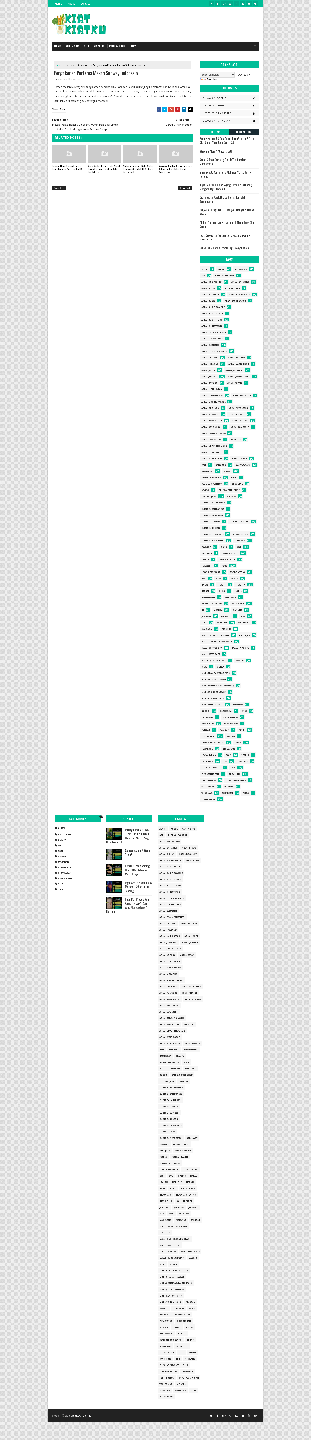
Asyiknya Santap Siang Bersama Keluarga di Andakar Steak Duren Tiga (175, 169)
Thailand (242, 761)
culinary (70, 65)
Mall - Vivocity (240, 647)
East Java (206, 553)
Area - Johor (208, 370)
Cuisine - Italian (210, 521)
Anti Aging (241, 269)
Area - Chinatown (211, 326)
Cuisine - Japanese (240, 521)
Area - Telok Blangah (213, 433)
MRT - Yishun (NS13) (212, 704)
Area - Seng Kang (211, 427)
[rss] (236, 3)
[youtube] (249, 3)
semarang (207, 748)
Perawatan (208, 723)
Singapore (229, 748)
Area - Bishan (232, 288)
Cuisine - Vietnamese (212, 540)
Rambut (224, 729)
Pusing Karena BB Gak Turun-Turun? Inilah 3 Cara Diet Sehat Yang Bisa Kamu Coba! (227, 140)
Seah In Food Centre (212, 742)
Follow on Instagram (215, 121)
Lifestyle (222, 622)
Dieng (223, 546)
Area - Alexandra (225, 275)
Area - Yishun (239, 458)
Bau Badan (207, 471)
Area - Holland (209, 364)
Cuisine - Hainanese (212, 515)
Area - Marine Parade (213, 401)
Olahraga (226, 711)
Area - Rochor (240, 420)
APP (203, 275)
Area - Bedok (208, 288)
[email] (242, 3)
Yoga (246, 793)
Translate (212, 79)
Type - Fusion (208, 780)
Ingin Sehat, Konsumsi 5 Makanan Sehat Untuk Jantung (225, 174)
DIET (86, 46)
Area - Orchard (210, 408)
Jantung (237, 610)
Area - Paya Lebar (238, 408)
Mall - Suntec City (211, 647)
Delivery (206, 546)
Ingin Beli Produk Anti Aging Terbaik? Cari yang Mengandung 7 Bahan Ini (226, 187)
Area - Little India (211, 389)
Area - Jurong (209, 376)
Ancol (221, 269)
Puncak (205, 729)
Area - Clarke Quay (212, 338)
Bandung (221, 464)
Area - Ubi (236, 439)
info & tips (238, 603)
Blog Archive (244, 132)
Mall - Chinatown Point (215, 635)
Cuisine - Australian (213, 502)
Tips (233, 767)
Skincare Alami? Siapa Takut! (216, 151)
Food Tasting (238, 572)
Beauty (227, 471)
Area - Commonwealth (214, 351)
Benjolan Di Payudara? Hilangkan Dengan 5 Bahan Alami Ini (227, 212)
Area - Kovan (234, 382)
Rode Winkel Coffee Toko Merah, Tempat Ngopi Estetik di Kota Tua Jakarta (104, 169)
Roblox (231, 736)
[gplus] (224, 3)
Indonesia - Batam (211, 603)
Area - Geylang (209, 357)
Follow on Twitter (213, 98)
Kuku (204, 622)
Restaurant (84, 65)
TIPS (134, 46)
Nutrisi (205, 711)
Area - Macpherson (212, 395)
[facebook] (217, 3)
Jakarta (218, 610)
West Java (207, 793)
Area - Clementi (210, 345)
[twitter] (211, 3)
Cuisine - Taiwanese (212, 534)
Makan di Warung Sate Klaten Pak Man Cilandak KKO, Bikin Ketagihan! (138, 169)
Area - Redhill (237, 414)
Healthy (240, 584)
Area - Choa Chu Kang (213, 332)
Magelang (244, 622)
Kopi (243, 616)
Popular (214, 132)
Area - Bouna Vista (239, 294)
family (205, 559)
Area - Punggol (210, 414)
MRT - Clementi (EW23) (213, 679)
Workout (227, 793)
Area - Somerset (240, 427)
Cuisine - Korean (210, 528)
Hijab (222, 591)
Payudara (207, 717)
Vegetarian (208, 786)
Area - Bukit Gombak (213, 307)
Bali (203, 464)
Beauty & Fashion (211, 477)
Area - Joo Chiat (234, 370)
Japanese (206, 616)
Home (58, 3)
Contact (85, 3)
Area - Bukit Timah (212, 319)
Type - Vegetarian (236, 780)
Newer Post (59, 188)
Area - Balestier (240, 282)
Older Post (185, 188)
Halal (204, 584)
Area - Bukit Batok (235, 300)
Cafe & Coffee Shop (229, 490)
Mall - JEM (244, 635)
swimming (207, 761)
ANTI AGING (73, 46)
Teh (225, 761)
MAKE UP (99, 46)
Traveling (234, 774)
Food (224, 565)
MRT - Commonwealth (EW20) (217, 685)
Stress (245, 755)
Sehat (237, 742)
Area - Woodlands (211, 458)
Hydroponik (208, 597)
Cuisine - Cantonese (212, 509)
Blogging (237, 483)
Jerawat (226, 616)
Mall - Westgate (210, 654)
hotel (238, 591)
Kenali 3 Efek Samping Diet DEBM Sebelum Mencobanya (223, 162)
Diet (239, 546)
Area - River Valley (211, 420)
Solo (228, 755)
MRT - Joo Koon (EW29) (213, 692)
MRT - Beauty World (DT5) (215, 673)
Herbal (205, 591)
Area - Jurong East (239, 376)
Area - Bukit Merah (212, 313)
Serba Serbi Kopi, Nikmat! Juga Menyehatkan (224, 248)
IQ (202, 610)
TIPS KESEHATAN (210, 774)
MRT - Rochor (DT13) (212, 698)
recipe (242, 729)
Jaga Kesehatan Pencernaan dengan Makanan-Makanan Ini (225, 237)
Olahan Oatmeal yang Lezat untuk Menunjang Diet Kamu (227, 224)
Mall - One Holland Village (216, 641)
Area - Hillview (236, 357)
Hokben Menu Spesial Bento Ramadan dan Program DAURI (67, 167)
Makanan (206, 629)
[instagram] (230, 3)
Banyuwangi (243, 464)
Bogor (205, 490)
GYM (218, 578)
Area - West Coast (211, 452)
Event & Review (230, 553)
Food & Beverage (210, 572)
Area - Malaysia (242, 395)
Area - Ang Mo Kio (211, 282)
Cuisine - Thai (241, 534)
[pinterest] (255, 3)
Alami (204, 269)
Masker (240, 660)
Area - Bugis (208, 300)
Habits (234, 578)
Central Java (208, 496)
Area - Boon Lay (210, 294)
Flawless (206, 565)
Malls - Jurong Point (213, 660)
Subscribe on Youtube (216, 113)
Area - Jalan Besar (238, 364)
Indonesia (230, 597)
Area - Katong (209, 382)
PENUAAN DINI (117, 46)
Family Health (227, 559)
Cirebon (231, 496)
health (222, 584)
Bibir (234, 477)
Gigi (203, 578)
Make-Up (226, 629)
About (71, 3)
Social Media (208, 755)
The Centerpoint (211, 767)
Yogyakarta (208, 799)
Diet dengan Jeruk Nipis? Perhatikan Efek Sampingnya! (222, 199)
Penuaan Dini (230, 717)
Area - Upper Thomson (214, 446)
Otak (244, 711)
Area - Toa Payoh (211, 439)
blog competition (211, 483)
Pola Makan (231, 723)
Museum (238, 704)
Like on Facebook (213, 105)
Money (220, 666)
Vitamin (229, 786)
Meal (204, 666)
